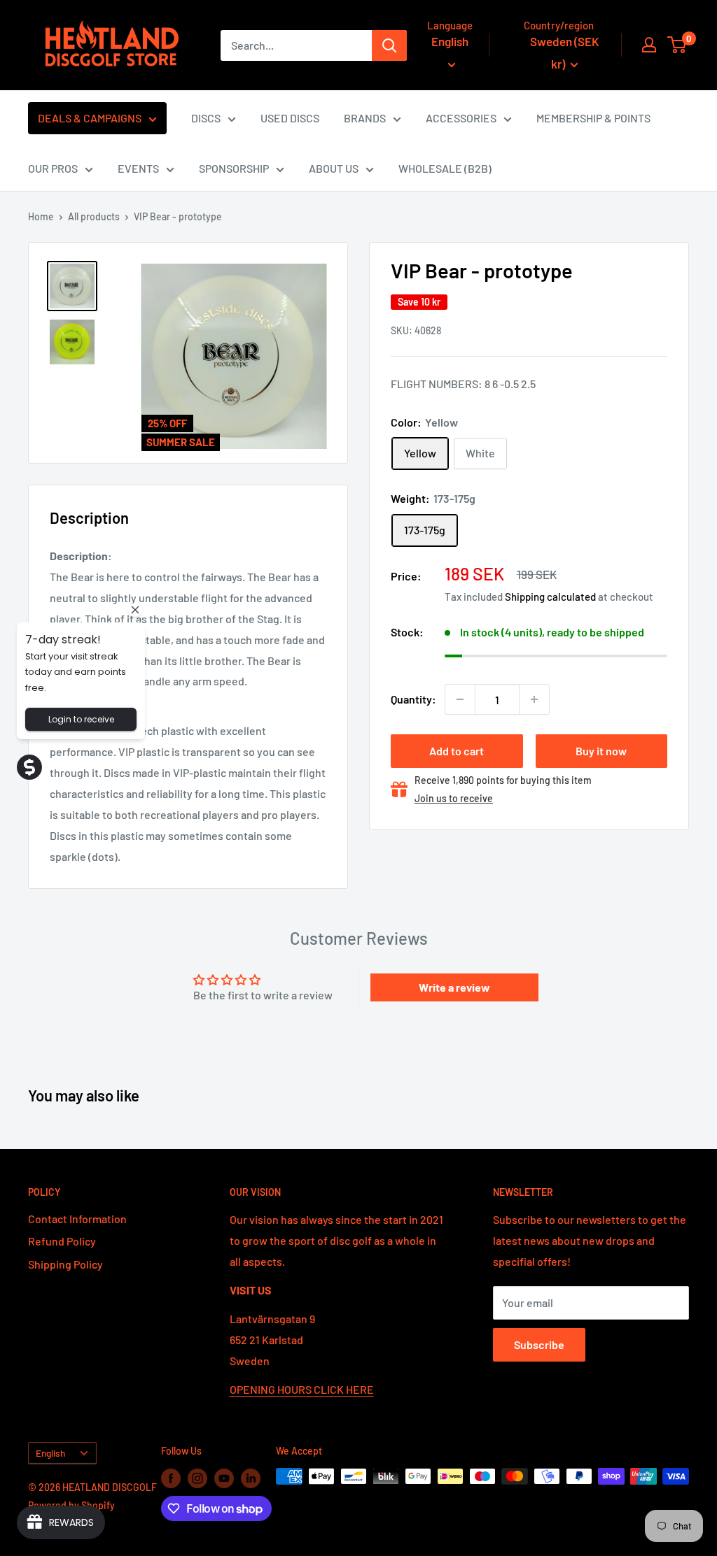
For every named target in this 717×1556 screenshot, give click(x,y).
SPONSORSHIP (234, 168)
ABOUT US (333, 168)
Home (41, 216)
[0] (677, 44)
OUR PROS (53, 168)
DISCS (206, 117)
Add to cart (456, 750)
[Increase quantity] (534, 699)
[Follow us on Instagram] (197, 1477)
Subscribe (539, 1344)
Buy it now (601, 750)
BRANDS (365, 117)
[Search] (389, 45)
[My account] (649, 44)
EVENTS (138, 168)
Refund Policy (62, 1241)
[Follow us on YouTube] (224, 1477)
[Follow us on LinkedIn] (250, 1477)
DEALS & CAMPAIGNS (89, 117)
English (50, 1453)
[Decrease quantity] (460, 699)
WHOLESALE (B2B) (445, 168)
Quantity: (413, 699)
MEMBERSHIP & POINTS (593, 117)
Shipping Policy (65, 1264)
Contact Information (77, 1218)
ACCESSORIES (461, 117)
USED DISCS (289, 117)
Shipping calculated (550, 596)
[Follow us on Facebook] (171, 1477)
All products (94, 216)
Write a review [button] (454, 987)
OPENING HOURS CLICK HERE (302, 1389)
